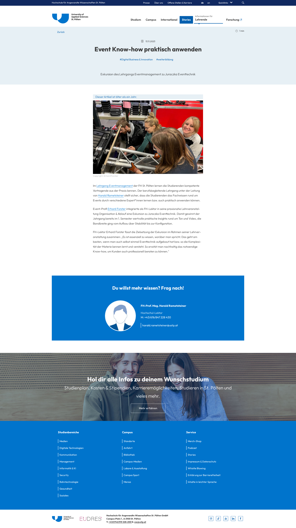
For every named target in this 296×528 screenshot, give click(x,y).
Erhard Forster (117, 209)
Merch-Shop (194, 441)
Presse (146, 2)
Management (67, 461)
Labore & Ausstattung (135, 468)
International (169, 19)
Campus (151, 19)
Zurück (61, 31)
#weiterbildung (164, 59)
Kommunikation (68, 454)
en (209, 2)
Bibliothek (129, 454)
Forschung (233, 19)
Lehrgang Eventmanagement (115, 185)
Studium (136, 19)
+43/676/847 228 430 (157, 317)
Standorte (129, 441)
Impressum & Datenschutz (202, 461)
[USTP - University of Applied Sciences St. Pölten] (71, 16)
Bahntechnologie (69, 481)
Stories (186, 19)
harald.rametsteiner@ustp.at (160, 325)
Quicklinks (223, 2)
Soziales (64, 495)
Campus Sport (131, 475)
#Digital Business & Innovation (136, 59)
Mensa (127, 481)
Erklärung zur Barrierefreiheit (204, 475)
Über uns (158, 2)
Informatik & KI (68, 468)
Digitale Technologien (72, 447)
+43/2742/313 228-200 (120, 522)
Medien (64, 441)
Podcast (192, 447)
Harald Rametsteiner (111, 195)
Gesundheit (66, 488)
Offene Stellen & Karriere (180, 2)
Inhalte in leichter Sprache (202, 481)
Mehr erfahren (148, 408)
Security (64, 475)
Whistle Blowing (197, 468)
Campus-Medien (133, 461)
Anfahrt (128, 447)
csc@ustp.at (140, 522)
